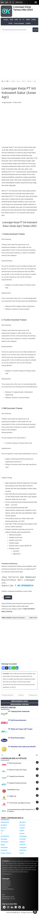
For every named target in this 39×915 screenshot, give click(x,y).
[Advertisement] (19, 55)
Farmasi (22, 828)
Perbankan (4, 847)
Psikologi (4, 850)
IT (1, 833)
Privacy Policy (6, 885)
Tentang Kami (6, 881)
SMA (2, 2)
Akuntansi (23, 822)
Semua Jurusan (6, 853)
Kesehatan (23, 836)
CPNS (10, 23)
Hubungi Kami (6, 883)
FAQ (3, 895)
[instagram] (8, 907)
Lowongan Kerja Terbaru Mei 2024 (23, 8)
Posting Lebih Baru (7, 695)
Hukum (22, 831)
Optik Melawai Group (13, 789)
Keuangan (4, 839)
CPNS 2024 (19, 2)
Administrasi (5, 822)
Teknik (22, 853)
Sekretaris (23, 850)
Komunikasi (4, 842)
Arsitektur (4, 825)
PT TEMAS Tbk (11, 796)
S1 (13, 2)
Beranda (21, 695)
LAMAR (8, 597)
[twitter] (19, 907)
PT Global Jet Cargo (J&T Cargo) (17, 770)
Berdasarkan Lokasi (19, 701)
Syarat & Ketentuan (7, 889)
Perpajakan (23, 847)
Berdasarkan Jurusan (20, 704)
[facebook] (16, 907)
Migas (3, 845)
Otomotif (22, 845)
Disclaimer (5, 887)
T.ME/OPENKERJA (24, 585)
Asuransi (22, 825)
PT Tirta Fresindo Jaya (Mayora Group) (18, 803)
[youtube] (23, 907)
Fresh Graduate (19, 23)
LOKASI (28, 23)
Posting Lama (33, 695)
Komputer (23, 839)
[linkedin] (12, 907)
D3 (10, 2)
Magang (22, 842)
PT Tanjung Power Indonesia (15, 776)
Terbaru (5, 20)
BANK (28, 20)
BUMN (33, 20)
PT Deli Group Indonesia (14, 763)
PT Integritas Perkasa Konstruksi (17, 783)
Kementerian (5, 836)
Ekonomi (3, 828)
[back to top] (35, 912)
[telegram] (4, 907)
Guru (2, 831)
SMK (6, 2)
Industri (22, 833)
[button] (36, 2)
